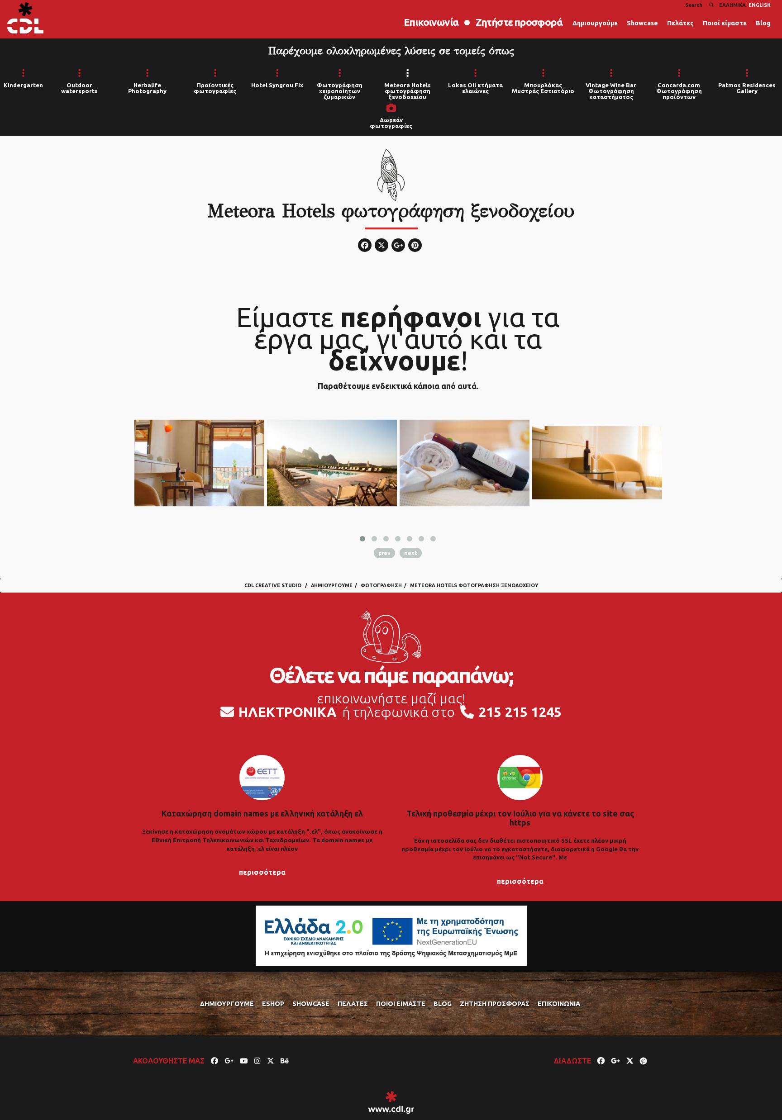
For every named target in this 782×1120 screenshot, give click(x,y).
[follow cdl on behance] (285, 1061)
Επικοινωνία (431, 22)
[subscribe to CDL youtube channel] (244, 1061)
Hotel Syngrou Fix (277, 85)
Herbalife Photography (147, 88)
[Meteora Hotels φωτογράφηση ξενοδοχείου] (199, 463)
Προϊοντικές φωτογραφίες (215, 88)
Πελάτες (680, 23)
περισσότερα (262, 872)
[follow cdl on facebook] (214, 1061)
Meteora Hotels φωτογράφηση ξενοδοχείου (407, 91)
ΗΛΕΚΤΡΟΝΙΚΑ (287, 712)
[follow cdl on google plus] (229, 1061)
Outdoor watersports (79, 88)
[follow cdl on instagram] (257, 1061)
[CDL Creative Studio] (25, 17)
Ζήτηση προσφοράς (494, 1003)
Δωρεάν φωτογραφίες (391, 123)
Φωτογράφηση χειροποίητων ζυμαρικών (339, 91)
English (760, 5)
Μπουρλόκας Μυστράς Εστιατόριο (543, 88)
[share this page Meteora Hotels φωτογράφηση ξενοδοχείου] (601, 1061)
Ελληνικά (732, 5)
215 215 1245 (520, 712)
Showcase (642, 23)
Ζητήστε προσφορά (519, 22)
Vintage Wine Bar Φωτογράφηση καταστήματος (611, 91)
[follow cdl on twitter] (270, 1061)
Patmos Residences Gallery (747, 88)
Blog (763, 23)
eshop (273, 1003)
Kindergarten (23, 85)
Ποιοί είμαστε (725, 23)
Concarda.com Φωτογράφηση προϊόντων (679, 91)
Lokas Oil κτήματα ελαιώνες (475, 88)
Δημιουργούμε (595, 23)
